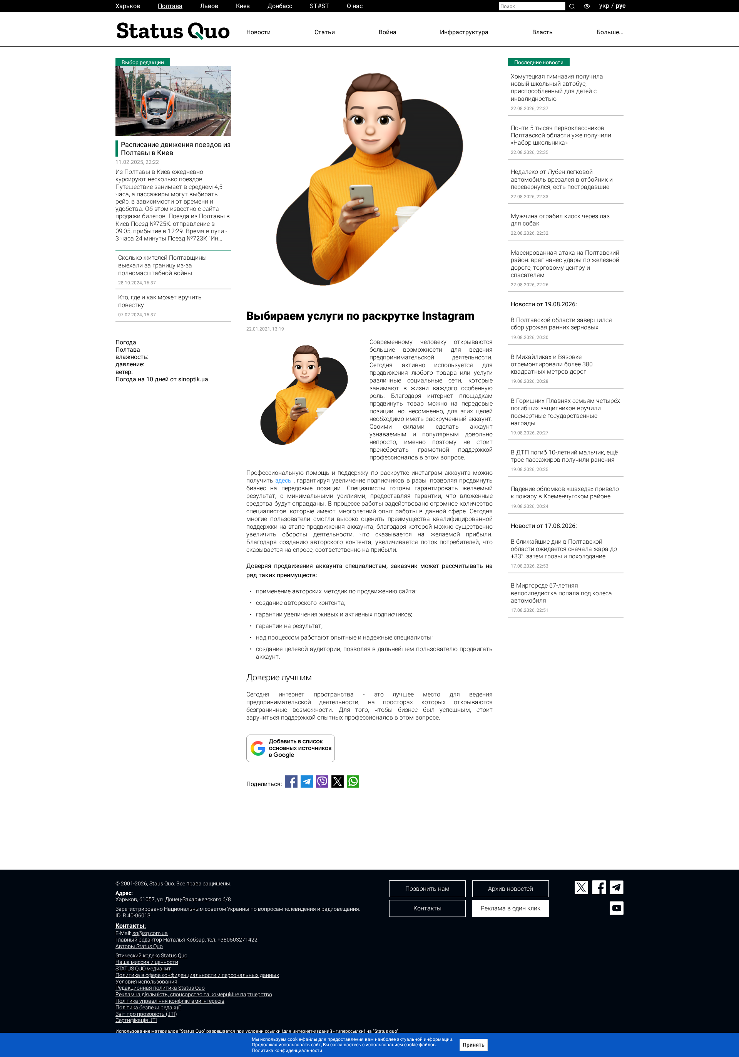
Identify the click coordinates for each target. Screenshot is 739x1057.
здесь (283, 480)
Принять (474, 1045)
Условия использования (146, 982)
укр (604, 5)
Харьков (127, 6)
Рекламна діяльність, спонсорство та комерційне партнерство (193, 994)
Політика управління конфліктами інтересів (169, 1001)
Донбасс (280, 6)
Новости (258, 32)
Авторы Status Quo (139, 946)
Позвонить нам (427, 888)
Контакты (129, 925)
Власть (542, 32)
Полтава (170, 6)
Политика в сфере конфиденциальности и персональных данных (197, 975)
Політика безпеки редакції (148, 1007)
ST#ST (319, 6)
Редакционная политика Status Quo (160, 988)
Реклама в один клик (510, 908)
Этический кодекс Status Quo (151, 955)
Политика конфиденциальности (287, 1050)
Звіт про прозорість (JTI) (146, 1014)
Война (387, 32)
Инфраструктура (464, 32)
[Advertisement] (369, 819)
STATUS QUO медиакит (143, 968)
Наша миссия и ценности (146, 962)
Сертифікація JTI (136, 1020)
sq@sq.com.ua (150, 933)
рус (620, 5)
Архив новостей (510, 888)
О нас (355, 6)
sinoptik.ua (193, 379)
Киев (243, 6)
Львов (209, 6)
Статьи (324, 32)
